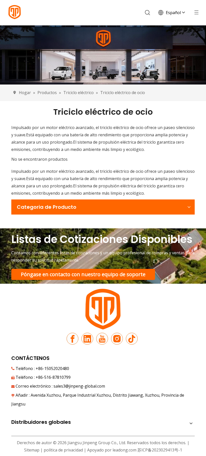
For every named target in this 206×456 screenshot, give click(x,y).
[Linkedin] (87, 339)
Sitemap (31, 450)
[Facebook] (72, 339)
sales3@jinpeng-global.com (79, 386)
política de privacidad (64, 450)
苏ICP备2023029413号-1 (159, 450)
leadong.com (124, 450)
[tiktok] (132, 339)
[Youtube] (102, 339)
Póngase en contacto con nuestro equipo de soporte (83, 274)
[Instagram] (117, 339)
